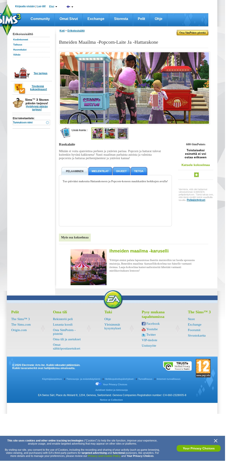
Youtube (152, 329)
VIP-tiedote (149, 340)
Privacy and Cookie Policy (104, 456)
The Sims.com (21, 324)
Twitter (151, 334)
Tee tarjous (40, 73)
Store (191, 319)
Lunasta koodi (63, 324)
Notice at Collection (111, 399)
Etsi (51, 6)
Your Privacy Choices (199, 448)
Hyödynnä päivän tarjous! (37, 108)
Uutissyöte (149, 345)
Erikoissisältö (76, 30)
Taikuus (17, 44)
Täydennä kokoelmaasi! (38, 88)
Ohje (158, 19)
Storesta (121, 19)
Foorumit (194, 330)
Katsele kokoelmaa (196, 165)
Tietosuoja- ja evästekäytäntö (83, 379)
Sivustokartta (197, 335)
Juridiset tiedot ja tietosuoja (111, 390)
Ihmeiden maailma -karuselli (139, 251)
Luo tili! (41, 6)
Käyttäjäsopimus (52, 379)
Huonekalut (20, 49)
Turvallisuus (145, 379)
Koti (62, 30)
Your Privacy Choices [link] (115, 384)
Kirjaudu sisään (25, 6)
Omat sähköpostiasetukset (66, 346)
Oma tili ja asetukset (67, 339)
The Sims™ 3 (20, 319)
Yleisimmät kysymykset (112, 326)
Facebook (153, 323)
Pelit (141, 19)
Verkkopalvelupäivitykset (119, 379)
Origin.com (19, 330)
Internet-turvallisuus (168, 379)
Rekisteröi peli (63, 319)
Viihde (16, 54)
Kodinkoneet (20, 39)
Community (40, 19)
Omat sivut (69, 19)
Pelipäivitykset (196, 200)
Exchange (95, 19)
